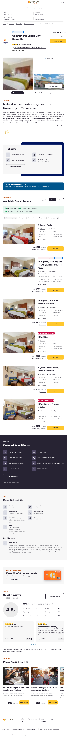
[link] (14, 579)
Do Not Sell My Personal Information (49, 729)
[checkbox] (10, 218)
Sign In (62, 2)
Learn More (18, 651)
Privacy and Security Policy (18, 729)
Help (51, 719)
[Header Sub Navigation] (4, 3)
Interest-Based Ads (32, 729)
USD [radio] (52, 200)
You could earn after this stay (19, 211)
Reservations (32, 719)
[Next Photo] (31, 234)
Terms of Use (5, 729)
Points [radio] (60, 200)
